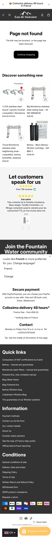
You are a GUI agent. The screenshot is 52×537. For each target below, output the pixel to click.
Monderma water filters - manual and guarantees (25, 369)
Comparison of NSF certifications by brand (22, 359)
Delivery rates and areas (13, 467)
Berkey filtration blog (12, 389)
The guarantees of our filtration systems (21, 399)
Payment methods (10, 416)
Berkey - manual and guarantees (17, 364)
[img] (26, 186)
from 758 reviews (24, 189)
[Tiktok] (31, 518)
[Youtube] (26, 518)
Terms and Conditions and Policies (26, 525)
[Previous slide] (3, 4)
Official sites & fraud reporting (16, 446)
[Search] (9, 15)
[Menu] (3, 15)
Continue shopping (26, 54)
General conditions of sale (14, 462)
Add (23, 99)
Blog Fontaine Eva (10, 384)
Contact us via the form (13, 421)
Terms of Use (8, 477)
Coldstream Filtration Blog (14, 394)
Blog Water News (10, 379)
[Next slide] (49, 4)
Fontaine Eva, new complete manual (19, 374)
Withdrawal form (10, 487)
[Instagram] (21, 518)
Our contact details (11, 426)
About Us (6, 431)
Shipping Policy (9, 472)
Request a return (10, 497)
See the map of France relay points (18, 441)
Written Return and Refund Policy (18, 482)
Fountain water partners (13, 436)
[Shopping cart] (48, 15)
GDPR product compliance (14, 492)
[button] (24, 228)
